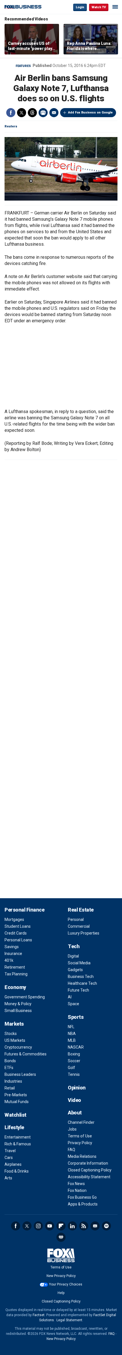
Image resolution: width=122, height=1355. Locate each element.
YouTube (49, 1225)
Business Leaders (20, 1074)
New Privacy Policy (61, 1276)
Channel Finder (81, 1122)
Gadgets (75, 969)
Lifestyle (14, 1127)
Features (23, 66)
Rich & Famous (18, 1144)
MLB (72, 1040)
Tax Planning (16, 974)
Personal (76, 919)
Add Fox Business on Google (90, 112)
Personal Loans (18, 940)
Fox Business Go (82, 1197)
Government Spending (25, 997)
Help (61, 1293)
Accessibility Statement (89, 1177)
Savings (12, 946)
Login (80, 7)
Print (43, 112)
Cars (9, 1157)
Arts (8, 1178)
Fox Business (23, 7)
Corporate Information (88, 1163)
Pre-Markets (16, 1095)
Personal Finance (24, 910)
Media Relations (82, 1156)
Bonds (10, 1061)
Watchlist (15, 1115)
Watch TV (99, 7)
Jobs (72, 1129)
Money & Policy (18, 1003)
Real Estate (81, 910)
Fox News (76, 1183)
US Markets (15, 1040)
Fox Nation (77, 1190)
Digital (73, 956)
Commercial (79, 926)
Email (53, 112)
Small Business (18, 1010)
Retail (10, 1088)
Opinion (77, 1088)
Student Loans (18, 926)
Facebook (10, 112)
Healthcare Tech (82, 983)
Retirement (15, 967)
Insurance (13, 953)
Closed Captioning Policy (90, 1170)
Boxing (74, 1054)
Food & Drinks (17, 1171)
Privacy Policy (80, 1143)
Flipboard (61, 1225)
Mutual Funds (17, 1101)
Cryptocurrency (18, 1047)
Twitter (21, 112)
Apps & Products (83, 1204)
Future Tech (78, 990)
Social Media (79, 963)
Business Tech (81, 976)
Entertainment (18, 1137)
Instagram (38, 1225)
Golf (71, 1067)
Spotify (106, 1225)
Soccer (74, 1061)
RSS (83, 1225)
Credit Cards (16, 933)
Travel (10, 1150)
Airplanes (13, 1164)
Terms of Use (80, 1136)
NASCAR (76, 1047)
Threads (32, 112)
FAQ (71, 1149)
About (75, 1113)
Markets (14, 1024)
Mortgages (14, 919)
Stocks (11, 1033)
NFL (71, 1026)
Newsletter (95, 1225)
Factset (39, 1315)
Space (73, 1003)
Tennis (74, 1074)
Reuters (11, 126)
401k (9, 960)
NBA (72, 1033)
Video (74, 1100)
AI (69, 997)
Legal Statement (69, 1320)
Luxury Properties (83, 933)
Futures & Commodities (26, 1054)
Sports (75, 1017)
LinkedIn (72, 1225)
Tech (73, 946)
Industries (13, 1081)
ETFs (9, 1067)
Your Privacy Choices (65, 1284)
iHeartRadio (61, 1237)
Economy (15, 987)
